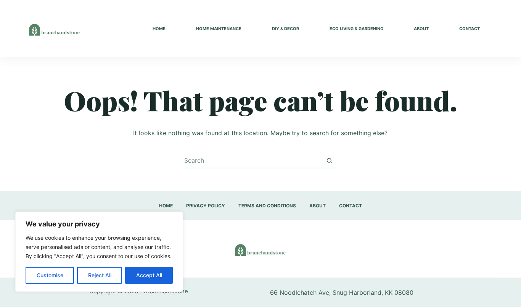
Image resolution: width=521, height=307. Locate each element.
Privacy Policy (205, 205)
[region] (99, 252)
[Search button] (329, 160)
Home (159, 28)
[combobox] (253, 160)
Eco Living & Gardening (356, 28)
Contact (469, 28)
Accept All (149, 275)
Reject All (99, 275)
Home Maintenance (218, 28)
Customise (50, 275)
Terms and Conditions (267, 205)
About (421, 28)
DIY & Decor (285, 28)
